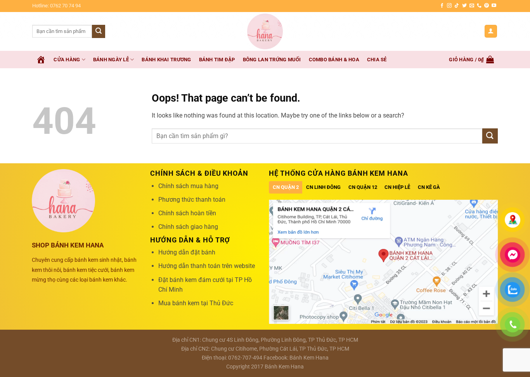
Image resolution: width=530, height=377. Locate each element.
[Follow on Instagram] (449, 6)
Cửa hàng (67, 59)
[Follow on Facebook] (442, 6)
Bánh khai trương (166, 59)
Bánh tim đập (217, 59)
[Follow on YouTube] (494, 6)
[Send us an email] (471, 6)
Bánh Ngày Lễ (111, 59)
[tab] (286, 187)
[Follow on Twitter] (464, 6)
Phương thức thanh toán (191, 199)
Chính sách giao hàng (188, 226)
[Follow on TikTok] (456, 6)
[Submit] (98, 31)
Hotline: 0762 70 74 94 (56, 6)
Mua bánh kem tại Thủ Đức (195, 303)
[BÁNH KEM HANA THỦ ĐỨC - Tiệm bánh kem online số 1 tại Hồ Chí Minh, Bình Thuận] (265, 31)
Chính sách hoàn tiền (187, 213)
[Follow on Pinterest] (486, 6)
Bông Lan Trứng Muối (272, 59)
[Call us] (479, 6)
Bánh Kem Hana (309, 358)
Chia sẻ (377, 59)
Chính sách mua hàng (188, 186)
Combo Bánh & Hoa (334, 59)
